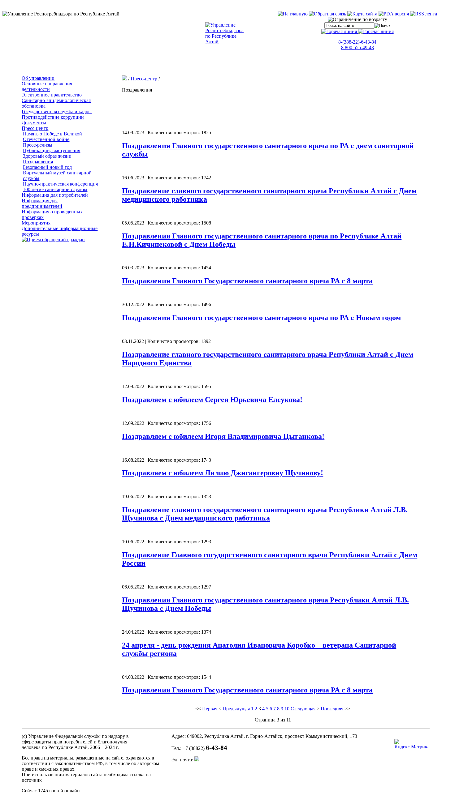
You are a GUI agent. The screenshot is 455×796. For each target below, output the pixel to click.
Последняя (332, 708)
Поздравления (38, 161)
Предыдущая (236, 708)
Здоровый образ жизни (47, 156)
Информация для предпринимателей (42, 203)
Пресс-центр (35, 128)
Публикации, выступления (51, 150)
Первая (209, 708)
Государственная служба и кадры (57, 111)
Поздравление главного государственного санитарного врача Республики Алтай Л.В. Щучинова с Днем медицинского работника (265, 514)
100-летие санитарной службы (55, 189)
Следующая (303, 708)
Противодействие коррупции (53, 117)
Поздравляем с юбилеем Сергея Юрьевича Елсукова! (212, 400)
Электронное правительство (52, 94)
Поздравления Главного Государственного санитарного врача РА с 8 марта (247, 281)
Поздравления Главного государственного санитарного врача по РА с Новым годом (261, 318)
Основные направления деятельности (47, 86)
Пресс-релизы (37, 145)
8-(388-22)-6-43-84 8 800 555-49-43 (357, 44)
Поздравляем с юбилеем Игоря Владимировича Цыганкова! (223, 436)
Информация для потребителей (55, 195)
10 (286, 708)
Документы (34, 122)
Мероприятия (36, 222)
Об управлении (38, 78)
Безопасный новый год (47, 167)
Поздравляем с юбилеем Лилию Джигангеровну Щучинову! (222, 473)
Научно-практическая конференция (60, 183)
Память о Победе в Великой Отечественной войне (52, 136)
